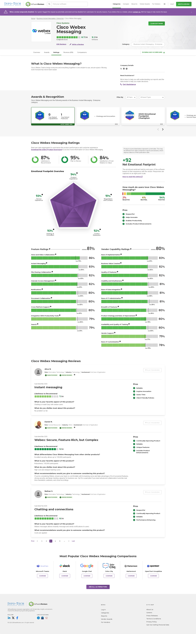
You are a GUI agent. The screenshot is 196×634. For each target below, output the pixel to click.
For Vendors (156, 4)
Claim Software (156, 23)
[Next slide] (162, 129)
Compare (126, 4)
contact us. (137, 12)
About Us (134, 4)
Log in (103, 610)
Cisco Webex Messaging (73, 18)
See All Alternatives (98, 587)
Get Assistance (129, 84)
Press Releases (152, 616)
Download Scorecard (152, 52)
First (32, 541)
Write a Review (183, 4)
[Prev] (37, 541)
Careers (149, 613)
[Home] (35, 4)
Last (73, 541)
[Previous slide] (158, 129)
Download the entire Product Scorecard (46, 150)
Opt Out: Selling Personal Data (157, 625)
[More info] (77, 173)
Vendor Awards (145, 4)
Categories (116, 4)
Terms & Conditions (153, 619)
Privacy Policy (151, 622)
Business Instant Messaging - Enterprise (50, 18)
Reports (104, 616)
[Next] (68, 541)
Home (33, 18)
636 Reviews (61, 44)
